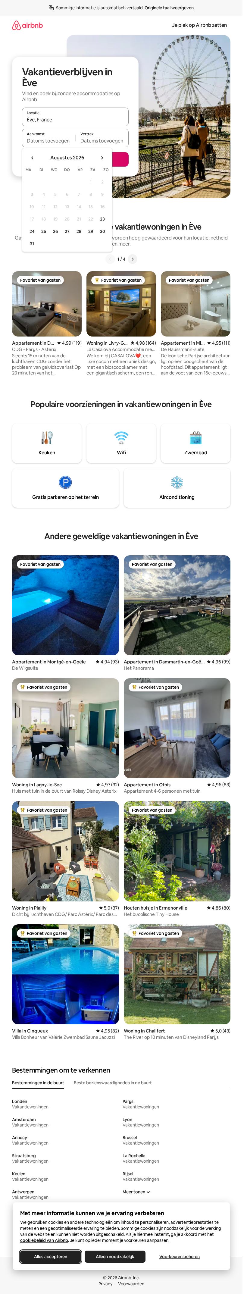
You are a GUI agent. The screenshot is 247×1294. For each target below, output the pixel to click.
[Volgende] (132, 259)
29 (90, 231)
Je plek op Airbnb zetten (199, 25)
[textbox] (48, 140)
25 (43, 231)
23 (102, 219)
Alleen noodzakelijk (115, 1256)
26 (55, 231)
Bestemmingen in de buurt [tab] (38, 1083)
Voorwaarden (131, 1283)
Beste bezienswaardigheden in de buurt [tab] (113, 1083)
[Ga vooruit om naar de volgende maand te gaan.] (102, 158)
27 (67, 231)
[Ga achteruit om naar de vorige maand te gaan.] (32, 158)
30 (102, 231)
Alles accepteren (50, 1256)
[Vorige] (110, 259)
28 (79, 231)
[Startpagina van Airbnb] (27, 25)
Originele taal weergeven (169, 8)
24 (32, 231)
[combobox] (75, 119)
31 (32, 243)
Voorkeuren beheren (179, 1256)
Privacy (105, 1283)
